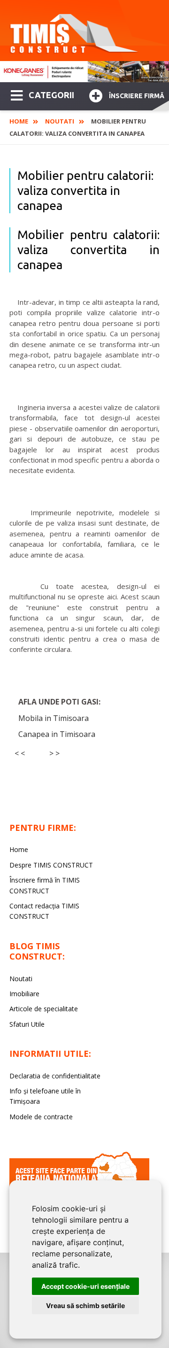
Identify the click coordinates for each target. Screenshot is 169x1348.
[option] (84, 71)
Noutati (59, 121)
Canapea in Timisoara (56, 734)
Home (18, 121)
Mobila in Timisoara (53, 718)
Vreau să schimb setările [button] (85, 1305)
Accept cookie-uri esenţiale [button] (85, 1286)
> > (54, 753)
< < (20, 753)
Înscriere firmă (136, 96)
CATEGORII (51, 95)
